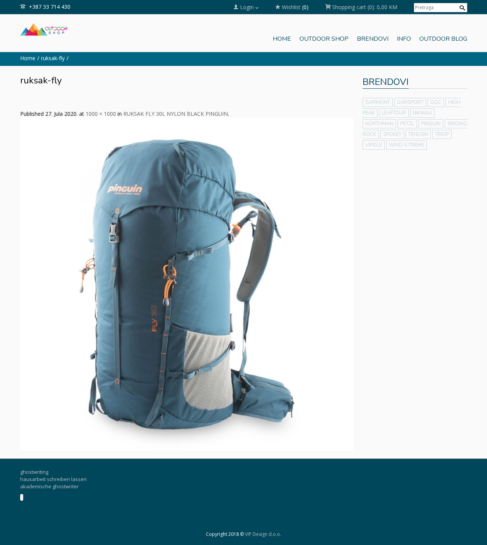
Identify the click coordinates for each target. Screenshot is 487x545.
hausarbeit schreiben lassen (53, 479)
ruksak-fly (53, 58)
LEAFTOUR (394, 113)
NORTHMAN (379, 123)
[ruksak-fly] (186, 284)
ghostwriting (34, 471)
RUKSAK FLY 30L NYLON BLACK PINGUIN (175, 113)
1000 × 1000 (101, 113)
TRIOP (442, 134)
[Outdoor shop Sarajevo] (44, 28)
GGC (435, 102)
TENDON (418, 134)
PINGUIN (431, 123)
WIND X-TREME (406, 145)
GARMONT (377, 102)
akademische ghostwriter (49, 486)
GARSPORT (410, 102)
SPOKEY (392, 134)
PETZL (407, 123)
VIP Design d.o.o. (263, 534)
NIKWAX (422, 113)
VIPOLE (373, 145)
